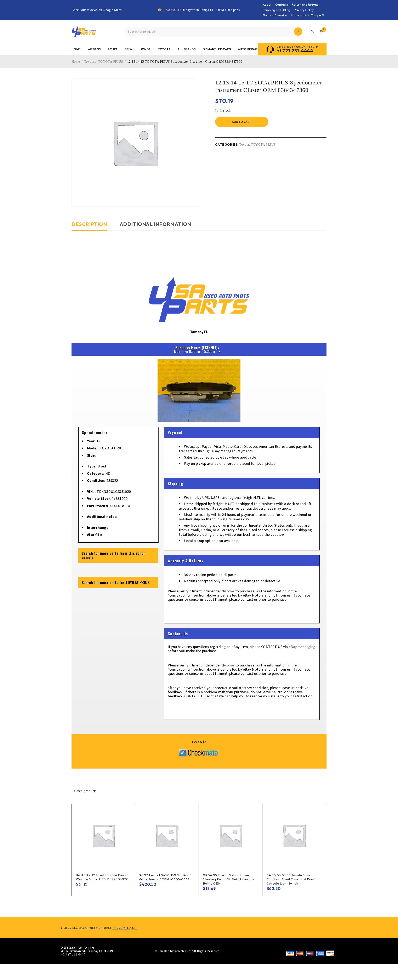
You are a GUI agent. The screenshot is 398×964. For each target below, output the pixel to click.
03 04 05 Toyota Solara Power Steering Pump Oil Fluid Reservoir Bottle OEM (229, 879)
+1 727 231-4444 (295, 50)
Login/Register (312, 31)
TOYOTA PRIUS (110, 61)
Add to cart (241, 122)
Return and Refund (305, 4)
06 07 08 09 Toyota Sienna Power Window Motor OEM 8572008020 (102, 877)
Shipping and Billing (276, 10)
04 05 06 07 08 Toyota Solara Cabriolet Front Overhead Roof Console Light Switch (291, 879)
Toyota (89, 61)
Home (76, 61)
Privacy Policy (304, 10)
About (267, 4)
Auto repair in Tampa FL (308, 15)
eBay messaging (302, 646)
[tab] (89, 226)
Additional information (155, 224)
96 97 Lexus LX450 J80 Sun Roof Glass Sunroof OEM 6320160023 (165, 877)
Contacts (281, 4)
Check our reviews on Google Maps (97, 10)
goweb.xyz (182, 951)
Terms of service (275, 15)
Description (89, 224)
